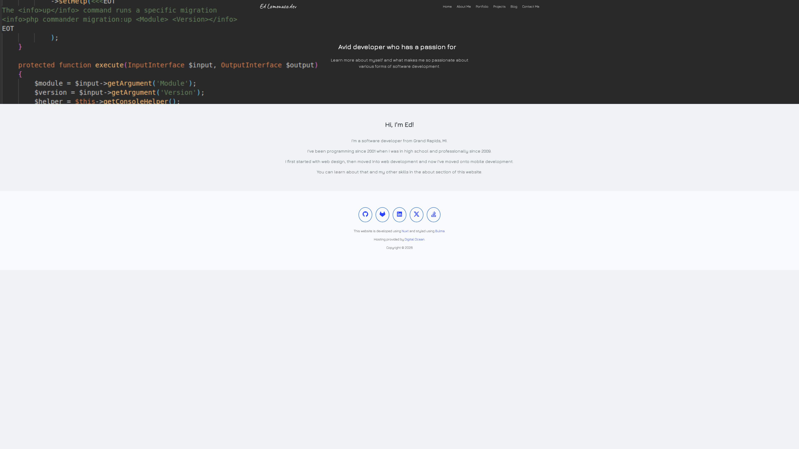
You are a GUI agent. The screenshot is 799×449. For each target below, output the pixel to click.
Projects (499, 6)
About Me (464, 6)
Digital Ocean (414, 239)
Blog (514, 6)
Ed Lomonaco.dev (278, 6)
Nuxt (405, 231)
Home (447, 6)
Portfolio (482, 6)
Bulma (440, 231)
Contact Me (530, 6)
